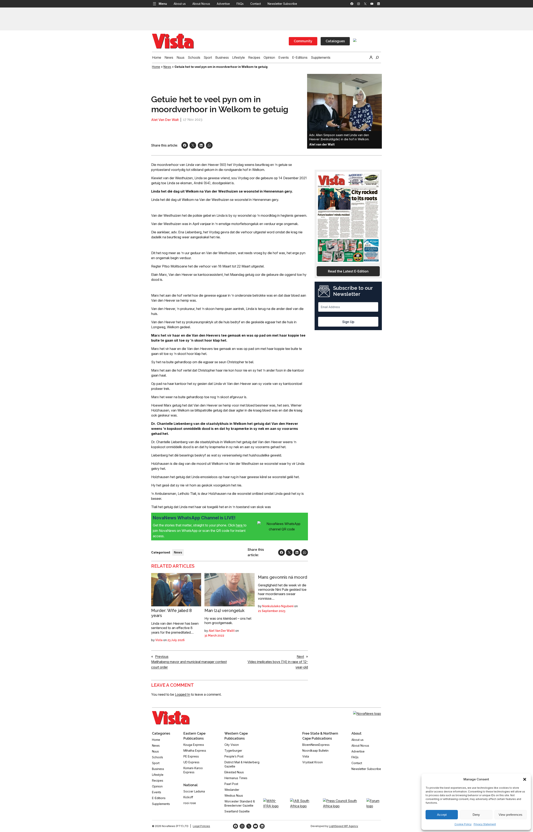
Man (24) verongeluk (224, 610)
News (167, 66)
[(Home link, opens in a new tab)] (170, 717)
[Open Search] (377, 57)
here (239, 525)
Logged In (182, 694)
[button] (525, 779)
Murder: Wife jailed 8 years (171, 613)
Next (300, 656)
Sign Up (348, 322)
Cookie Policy (463, 824)
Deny (476, 814)
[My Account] (371, 57)
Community (303, 41)
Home (156, 66)
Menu (163, 3)
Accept (442, 814)
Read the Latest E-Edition (348, 271)
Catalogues (335, 41)
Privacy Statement (485, 824)
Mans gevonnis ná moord (282, 577)
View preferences (510, 814)
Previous (161, 656)
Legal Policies (201, 826)
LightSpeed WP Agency (343, 826)
